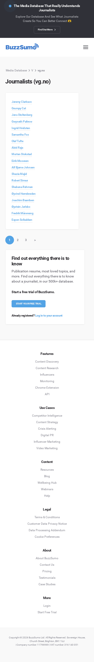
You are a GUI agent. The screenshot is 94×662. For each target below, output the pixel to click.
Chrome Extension (47, 387)
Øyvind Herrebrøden (24, 193)
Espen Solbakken (22, 219)
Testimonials (47, 577)
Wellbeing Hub (47, 482)
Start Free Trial (47, 612)
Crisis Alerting (47, 428)
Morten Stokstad (22, 154)
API (47, 394)
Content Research (47, 368)
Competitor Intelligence (47, 415)
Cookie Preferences (47, 536)
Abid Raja (17, 147)
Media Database (16, 70)
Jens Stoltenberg (22, 115)
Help (47, 495)
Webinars (47, 489)
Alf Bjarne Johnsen (23, 167)
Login (47, 605)
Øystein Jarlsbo (21, 206)
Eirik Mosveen (20, 161)
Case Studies (47, 584)
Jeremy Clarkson (22, 101)
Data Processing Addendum (47, 530)
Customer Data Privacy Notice (47, 523)
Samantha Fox (20, 134)
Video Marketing (47, 448)
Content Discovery (47, 361)
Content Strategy (47, 422)
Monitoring (47, 381)
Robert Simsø (20, 180)
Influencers (47, 374)
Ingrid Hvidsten (21, 128)
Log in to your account (48, 315)
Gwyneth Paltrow (22, 121)
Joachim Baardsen (23, 200)
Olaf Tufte (17, 141)
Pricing (47, 571)
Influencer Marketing (47, 441)
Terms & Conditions (47, 517)
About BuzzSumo (47, 558)
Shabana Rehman (22, 187)
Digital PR (47, 435)
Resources (47, 469)
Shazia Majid (19, 174)
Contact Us (47, 564)
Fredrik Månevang (22, 213)
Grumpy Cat (19, 108)
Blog (47, 476)
